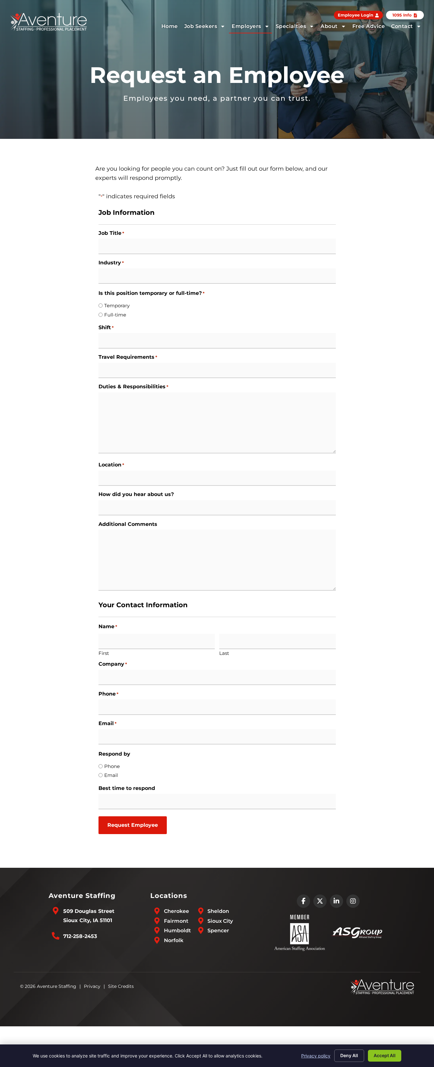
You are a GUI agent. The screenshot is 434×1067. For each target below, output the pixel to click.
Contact (402, 26)
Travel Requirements (127, 357)
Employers (246, 26)
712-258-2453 (80, 936)
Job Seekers (200, 26)
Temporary (117, 305)
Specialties (291, 26)
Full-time (115, 314)
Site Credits (121, 986)
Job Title (111, 233)
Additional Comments (127, 524)
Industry (111, 262)
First (103, 653)
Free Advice (368, 26)
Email (107, 723)
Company (112, 664)
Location (111, 464)
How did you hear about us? (136, 494)
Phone (108, 694)
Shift (106, 327)
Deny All (349, 1055)
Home (169, 26)
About (329, 26)
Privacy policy (315, 1055)
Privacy (92, 986)
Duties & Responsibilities (133, 386)
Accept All (385, 1055)
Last (224, 653)
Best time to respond (126, 788)
